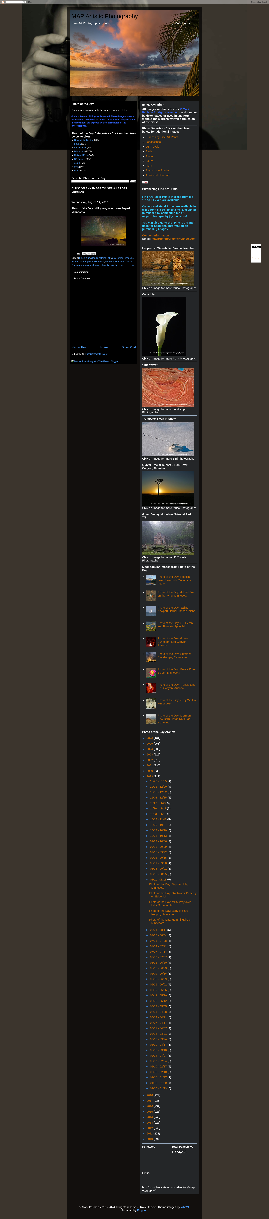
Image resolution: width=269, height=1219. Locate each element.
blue (88, 258)
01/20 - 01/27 (159, 1077)
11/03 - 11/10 (158, 813)
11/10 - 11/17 (158, 808)
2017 (150, 1100)
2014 (150, 1117)
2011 (150, 1133)
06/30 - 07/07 (159, 957)
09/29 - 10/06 (159, 841)
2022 (150, 760)
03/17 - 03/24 (159, 1039)
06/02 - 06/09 (159, 979)
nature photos (92, 265)
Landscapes (80, 147)
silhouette (105, 265)
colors (77, 163)
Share (255, 258)
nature (108, 261)
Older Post (128, 347)
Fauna (77, 144)
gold (114, 258)
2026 (150, 738)
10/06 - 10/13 (159, 835)
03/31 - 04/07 (159, 1028)
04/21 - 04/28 (159, 1011)
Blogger (142, 1210)
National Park (81, 155)
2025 (150, 743)
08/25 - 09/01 (159, 868)
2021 (150, 765)
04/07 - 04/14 (159, 1022)
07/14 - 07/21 (159, 946)
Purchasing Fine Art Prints (162, 137)
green (120, 258)
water (77, 170)
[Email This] (83, 253)
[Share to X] (89, 253)
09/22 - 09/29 (159, 846)
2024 (150, 749)
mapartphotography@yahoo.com (173, 238)
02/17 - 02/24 (159, 1061)
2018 (150, 1095)
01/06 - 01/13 (159, 1088)
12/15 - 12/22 (159, 792)
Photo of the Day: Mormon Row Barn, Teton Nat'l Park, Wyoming (175, 719)
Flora (149, 165)
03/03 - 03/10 (159, 1050)
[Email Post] (78, 253)
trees (117, 265)
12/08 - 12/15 (159, 797)
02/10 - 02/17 (159, 1066)
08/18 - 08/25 (159, 874)
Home (104, 347)
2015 (150, 1111)
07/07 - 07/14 (159, 951)
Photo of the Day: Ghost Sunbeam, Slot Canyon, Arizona (173, 642)
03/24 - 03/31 (159, 1033)
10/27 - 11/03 (158, 819)
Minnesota (79, 151)
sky (112, 265)
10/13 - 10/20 (159, 830)
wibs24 (185, 1207)
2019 (150, 776)
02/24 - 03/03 (159, 1055)
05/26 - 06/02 (159, 984)
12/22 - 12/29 (159, 786)
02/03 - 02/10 (159, 1072)
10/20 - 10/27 (159, 824)
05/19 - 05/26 (159, 990)
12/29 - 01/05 (159, 781)
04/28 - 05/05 (159, 1006)
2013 (150, 1122)
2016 (150, 1106)
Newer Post (79, 347)
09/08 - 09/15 (159, 857)
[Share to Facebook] (91, 253)
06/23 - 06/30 (159, 962)
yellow (130, 265)
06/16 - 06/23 (159, 968)
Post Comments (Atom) (96, 354)
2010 (150, 1139)
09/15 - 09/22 (159, 852)
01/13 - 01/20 (159, 1082)
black (82, 258)
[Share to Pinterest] (94, 253)
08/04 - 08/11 (158, 929)
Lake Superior (86, 261)
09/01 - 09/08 (159, 863)
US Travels (79, 159)
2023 (150, 754)
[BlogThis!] (86, 253)
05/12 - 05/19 (159, 995)
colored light (105, 258)
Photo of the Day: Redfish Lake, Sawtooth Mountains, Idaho (175, 580)
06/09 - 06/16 (159, 973)
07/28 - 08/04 (159, 935)
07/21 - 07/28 (159, 940)
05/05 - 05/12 (159, 1000)
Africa (149, 156)
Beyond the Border (83, 140)
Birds (149, 151)
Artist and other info (158, 175)
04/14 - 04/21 (159, 1017)
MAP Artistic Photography (104, 16)
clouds (94, 258)
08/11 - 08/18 (158, 879)
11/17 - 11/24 (158, 803)
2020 (150, 770)
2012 (150, 1128)
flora (76, 167)
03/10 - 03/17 (159, 1044)
